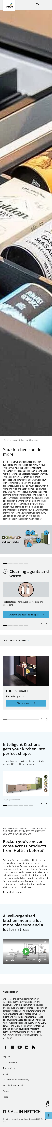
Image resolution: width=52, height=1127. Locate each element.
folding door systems (24, 1016)
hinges (28, 1013)
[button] (5, 562)
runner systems (10, 1013)
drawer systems (33, 1010)
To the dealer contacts (13, 892)
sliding (6, 1016)
